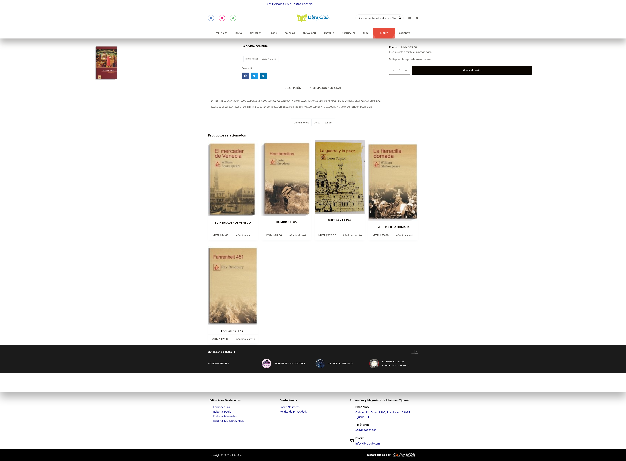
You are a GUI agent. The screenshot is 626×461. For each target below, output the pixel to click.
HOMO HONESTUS (219, 363)
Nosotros (255, 33)
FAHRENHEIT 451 (233, 331)
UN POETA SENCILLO (340, 363)
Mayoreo (329, 33)
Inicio (238, 33)
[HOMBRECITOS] (286, 178)
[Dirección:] (352, 412)
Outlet (384, 33)
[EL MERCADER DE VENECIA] (233, 178)
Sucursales (348, 33)
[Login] (409, 18)
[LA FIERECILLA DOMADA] (393, 180)
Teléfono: (362, 425)
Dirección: (362, 407)
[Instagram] (222, 18)
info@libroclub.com (367, 443)
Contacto (404, 33)
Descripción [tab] (293, 88)
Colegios (290, 33)
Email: (359, 438)
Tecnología (309, 33)
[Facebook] (211, 18)
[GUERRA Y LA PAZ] (340, 177)
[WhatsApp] (233, 18)
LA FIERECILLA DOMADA (393, 227)
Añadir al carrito (471, 70)
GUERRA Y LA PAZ (339, 220)
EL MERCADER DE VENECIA (233, 222)
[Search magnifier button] (400, 18)
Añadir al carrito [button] (245, 235)
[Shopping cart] (417, 18)
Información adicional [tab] (325, 88)
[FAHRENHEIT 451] (233, 285)
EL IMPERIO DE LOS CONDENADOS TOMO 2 (395, 363)
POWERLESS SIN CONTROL (290, 363)
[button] (245, 76)
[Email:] (352, 441)
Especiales (221, 33)
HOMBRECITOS (286, 222)
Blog (366, 33)
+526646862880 (366, 430)
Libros (273, 33)
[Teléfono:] (352, 428)
